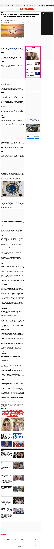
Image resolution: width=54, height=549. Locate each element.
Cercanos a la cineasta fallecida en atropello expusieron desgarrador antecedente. (6, 458)
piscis (22, 405)
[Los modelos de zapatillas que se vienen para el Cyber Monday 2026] (37, 68)
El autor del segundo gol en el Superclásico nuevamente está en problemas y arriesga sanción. (6, 481)
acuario (20, 405)
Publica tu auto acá (32, 122)
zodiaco (9, 404)
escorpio (12, 405)
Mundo (25, 5)
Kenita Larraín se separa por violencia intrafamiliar (32, 50)
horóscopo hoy (12, 404)
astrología (2, 406)
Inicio (2, 5)
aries (22, 404)
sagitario (15, 405)
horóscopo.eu (7, 54)
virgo (7, 405)
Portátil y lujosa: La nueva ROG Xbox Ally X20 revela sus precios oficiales (6, 487)
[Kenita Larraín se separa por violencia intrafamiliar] (33, 56)
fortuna (15, 404)
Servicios (29, 5)
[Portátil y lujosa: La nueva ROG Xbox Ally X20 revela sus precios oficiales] (18, 489)
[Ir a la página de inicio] (27, 9)
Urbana (32, 5)
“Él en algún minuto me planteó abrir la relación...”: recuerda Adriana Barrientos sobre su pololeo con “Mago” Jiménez (30, 64)
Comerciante (43, 5)
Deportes (13, 5)
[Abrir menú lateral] (1, 9)
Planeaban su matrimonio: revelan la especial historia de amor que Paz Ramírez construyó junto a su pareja (6, 454)
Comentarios (7, 39)
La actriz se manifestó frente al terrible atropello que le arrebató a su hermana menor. (6, 470)
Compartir (3, 39)
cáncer (3, 405)
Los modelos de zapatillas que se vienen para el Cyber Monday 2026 (30, 68)
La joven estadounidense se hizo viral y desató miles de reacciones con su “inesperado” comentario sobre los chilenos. (6, 516)
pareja (4, 406)
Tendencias (18, 5)
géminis (6, 405)
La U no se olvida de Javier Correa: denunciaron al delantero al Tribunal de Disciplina (6, 477)
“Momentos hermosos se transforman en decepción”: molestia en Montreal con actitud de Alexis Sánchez (6, 499)
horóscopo (3, 49)
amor (21, 404)
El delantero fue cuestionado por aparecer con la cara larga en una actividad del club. (6, 503)
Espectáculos (8, 5)
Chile (4, 5)
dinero (17, 404)
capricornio (17, 405)
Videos (22, 5)
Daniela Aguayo (6, 22)
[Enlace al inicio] (32, 48)
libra (10, 405)
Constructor (38, 5)
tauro (1, 405)
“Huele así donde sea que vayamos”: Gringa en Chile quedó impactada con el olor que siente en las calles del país (7, 511)
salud (19, 404)
